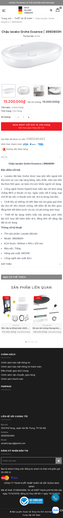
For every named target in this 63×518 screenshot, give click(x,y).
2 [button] (28, 341)
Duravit (16, 325)
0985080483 (35, 139)
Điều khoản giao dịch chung (15, 370)
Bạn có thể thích (14, 277)
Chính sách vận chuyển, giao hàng (18, 375)
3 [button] (32, 341)
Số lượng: (6, 117)
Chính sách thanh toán (12, 379)
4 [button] (36, 341)
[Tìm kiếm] (51, 11)
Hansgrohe (47, 325)
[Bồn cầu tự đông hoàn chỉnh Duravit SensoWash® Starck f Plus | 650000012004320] (16, 309)
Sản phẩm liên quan (31, 287)
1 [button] (26, 341)
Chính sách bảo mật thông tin (15, 362)
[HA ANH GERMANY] (26, 10)
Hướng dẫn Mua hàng (17, 149)
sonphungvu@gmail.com (13, 443)
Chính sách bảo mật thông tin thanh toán (21, 366)
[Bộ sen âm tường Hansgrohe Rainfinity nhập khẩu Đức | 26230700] (47, 309)
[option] (31, 54)
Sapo (38, 515)
